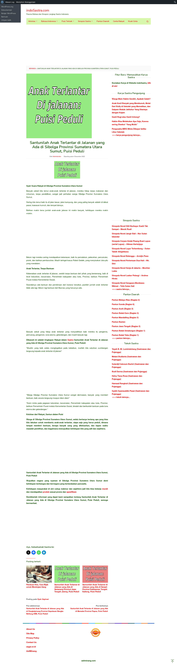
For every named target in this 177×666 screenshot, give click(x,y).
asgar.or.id (31, 646)
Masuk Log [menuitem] (9, 2)
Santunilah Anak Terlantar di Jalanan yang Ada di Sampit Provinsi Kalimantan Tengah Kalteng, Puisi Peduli (95, 588)
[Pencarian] (147, 21)
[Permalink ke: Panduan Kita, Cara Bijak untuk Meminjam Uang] (39, 574)
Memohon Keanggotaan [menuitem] (25, 2)
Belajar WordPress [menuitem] (8, 13)
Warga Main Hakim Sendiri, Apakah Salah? (131, 98)
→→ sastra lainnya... (121, 289)
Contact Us (31, 642)
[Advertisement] (88, 45)
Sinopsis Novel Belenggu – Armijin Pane (130, 255)
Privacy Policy (32, 637)
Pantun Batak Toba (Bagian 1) (125, 335)
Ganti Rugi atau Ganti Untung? (126, 116)
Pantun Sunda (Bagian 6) (123, 304)
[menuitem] (2, 2)
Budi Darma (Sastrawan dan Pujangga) (129, 371)
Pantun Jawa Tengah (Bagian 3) (126, 326)
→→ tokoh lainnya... (121, 397)
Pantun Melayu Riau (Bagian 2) (126, 299)
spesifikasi (71, 491)
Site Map (30, 633)
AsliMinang (31, 651)
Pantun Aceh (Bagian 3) (122, 308)
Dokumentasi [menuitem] (6, 10)
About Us (30, 629)
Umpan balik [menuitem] (6, 20)
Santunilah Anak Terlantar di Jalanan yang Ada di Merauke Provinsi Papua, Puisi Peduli (89, 608)
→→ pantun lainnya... (121, 338)
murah (105, 488)
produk (46, 491)
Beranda (32, 68)
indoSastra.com (37, 10)
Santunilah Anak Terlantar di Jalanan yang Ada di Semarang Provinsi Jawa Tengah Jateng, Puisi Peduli (67, 588)
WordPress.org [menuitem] (7, 7)
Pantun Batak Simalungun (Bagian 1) (128, 330)
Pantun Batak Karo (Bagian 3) (125, 313)
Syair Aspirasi (43, 599)
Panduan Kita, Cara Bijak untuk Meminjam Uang (37, 585)
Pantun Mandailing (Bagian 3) (125, 317)
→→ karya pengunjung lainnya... (126, 135)
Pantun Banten (118, 321)
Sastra (70, 339)
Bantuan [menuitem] (4, 17)
